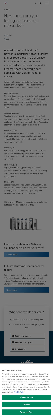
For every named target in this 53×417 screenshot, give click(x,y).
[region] (26, 390)
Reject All (26, 404)
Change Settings (26, 397)
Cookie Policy (19, 392)
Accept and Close (26, 412)
